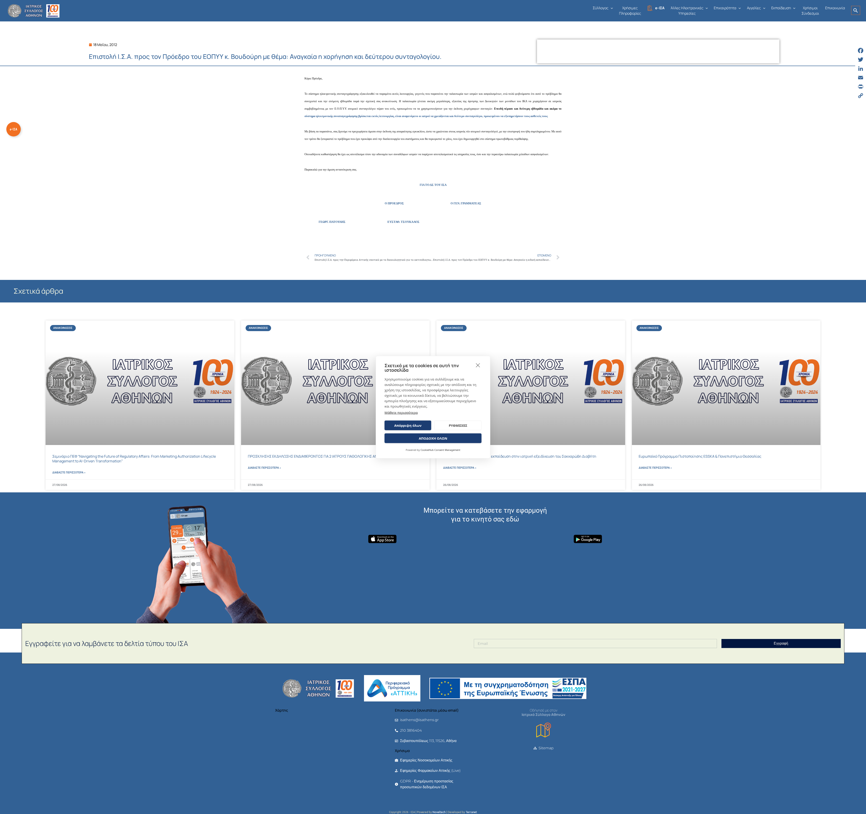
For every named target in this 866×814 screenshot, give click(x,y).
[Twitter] (860, 59)
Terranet (471, 812)
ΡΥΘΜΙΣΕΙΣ (458, 425)
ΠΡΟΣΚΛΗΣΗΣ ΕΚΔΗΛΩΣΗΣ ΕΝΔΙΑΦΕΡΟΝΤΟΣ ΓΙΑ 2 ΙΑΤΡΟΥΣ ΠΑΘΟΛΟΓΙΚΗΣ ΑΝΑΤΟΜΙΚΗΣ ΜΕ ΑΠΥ (328, 456)
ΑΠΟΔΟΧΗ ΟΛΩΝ (433, 438)
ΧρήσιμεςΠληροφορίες (630, 10)
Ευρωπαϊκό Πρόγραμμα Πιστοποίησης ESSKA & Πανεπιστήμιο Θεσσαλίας (700, 456)
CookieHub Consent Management (440, 449)
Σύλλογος (600, 7)
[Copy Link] (860, 95)
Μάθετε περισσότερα (401, 412)
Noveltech (439, 812)
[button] (610, 8)
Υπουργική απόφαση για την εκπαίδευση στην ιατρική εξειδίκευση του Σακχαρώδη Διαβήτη (519, 456)
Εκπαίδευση (781, 7)
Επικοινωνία (835, 7)
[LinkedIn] (860, 68)
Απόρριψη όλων (407, 425)
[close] (477, 365)
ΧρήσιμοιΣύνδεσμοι (810, 10)
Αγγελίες (754, 7)
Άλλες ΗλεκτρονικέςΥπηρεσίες (687, 10)
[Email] (860, 77)
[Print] (860, 86)
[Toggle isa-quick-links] (13, 129)
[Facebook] (860, 50)
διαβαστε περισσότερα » (68, 472)
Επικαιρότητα (725, 7)
